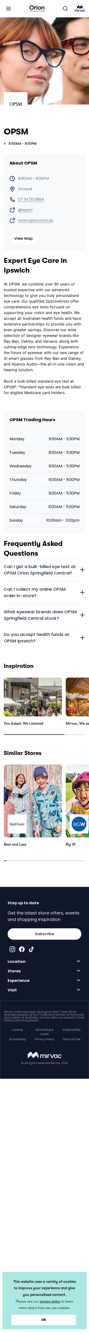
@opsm (25, 210)
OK (43, 1320)
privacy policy (50, 1301)
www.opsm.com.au (35, 220)
